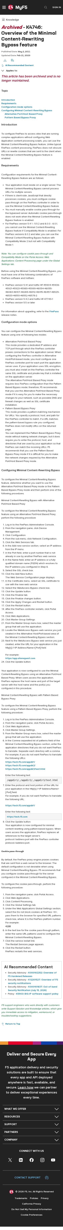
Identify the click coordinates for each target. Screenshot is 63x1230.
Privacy (45, 1198)
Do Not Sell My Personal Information (31, 1209)
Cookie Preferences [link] (31, 1214)
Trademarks (21, 1198)
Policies (34, 1198)
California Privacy (31, 1203)
